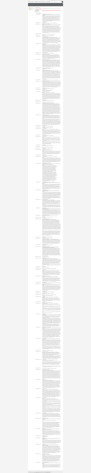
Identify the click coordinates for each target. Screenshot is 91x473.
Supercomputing (30, 9)
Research (36, 1)
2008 (48, 10)
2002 (56, 10)
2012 (42, 10)
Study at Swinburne (31, 1)
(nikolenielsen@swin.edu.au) (36, 472)
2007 (49, 10)
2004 (53, 10)
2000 (59, 10)
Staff (57, 0)
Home (29, 0)
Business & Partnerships (41, 1)
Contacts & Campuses (53, 0)
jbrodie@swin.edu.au (48, 472)
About (49, 0)
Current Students (61, 0)
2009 (46, 10)
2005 (52, 10)
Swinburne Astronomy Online (31, 8)
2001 (58, 10)
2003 (55, 10)
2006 (51, 10)
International (48, 1)
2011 (44, 10)
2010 (45, 10)
